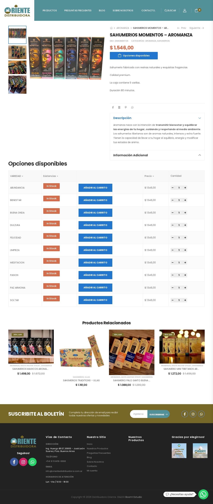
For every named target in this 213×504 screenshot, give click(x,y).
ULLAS (87, 377)
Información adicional (130, 155)
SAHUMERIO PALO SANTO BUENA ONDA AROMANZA (140, 380)
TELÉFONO (51, 456)
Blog (102, 10)
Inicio (90, 444)
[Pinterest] (126, 107)
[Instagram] (23, 462)
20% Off (17, 334)
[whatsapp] (201, 414)
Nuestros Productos (97, 448)
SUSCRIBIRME (156, 414)
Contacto (92, 466)
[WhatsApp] (132, 107)
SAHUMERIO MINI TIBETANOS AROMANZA (185, 369)
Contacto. (148, 10)
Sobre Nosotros (123, 10)
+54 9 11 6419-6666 (56, 461)
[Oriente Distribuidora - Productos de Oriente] (17, 10)
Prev (183, 28)
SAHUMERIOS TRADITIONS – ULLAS (81, 380)
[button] (203, 494)
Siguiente (196, 28)
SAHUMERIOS (163, 40)
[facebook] (184, 414)
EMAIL (49, 466)
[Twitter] (119, 107)
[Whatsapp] (32, 462)
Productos (50, 10)
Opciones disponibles (136, 55)
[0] (196, 10)
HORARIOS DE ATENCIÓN (60, 477)
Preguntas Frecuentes (77, 10)
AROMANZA (122, 28)
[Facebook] (113, 107)
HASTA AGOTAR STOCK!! (30, 365)
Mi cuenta (92, 470)
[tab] (157, 118)
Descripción (122, 118)
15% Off (118, 334)
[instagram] (193, 414)
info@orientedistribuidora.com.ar (64, 471)
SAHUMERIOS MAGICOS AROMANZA (31, 369)
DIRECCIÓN (52, 444)
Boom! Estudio (133, 497)
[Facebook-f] (14, 462)
